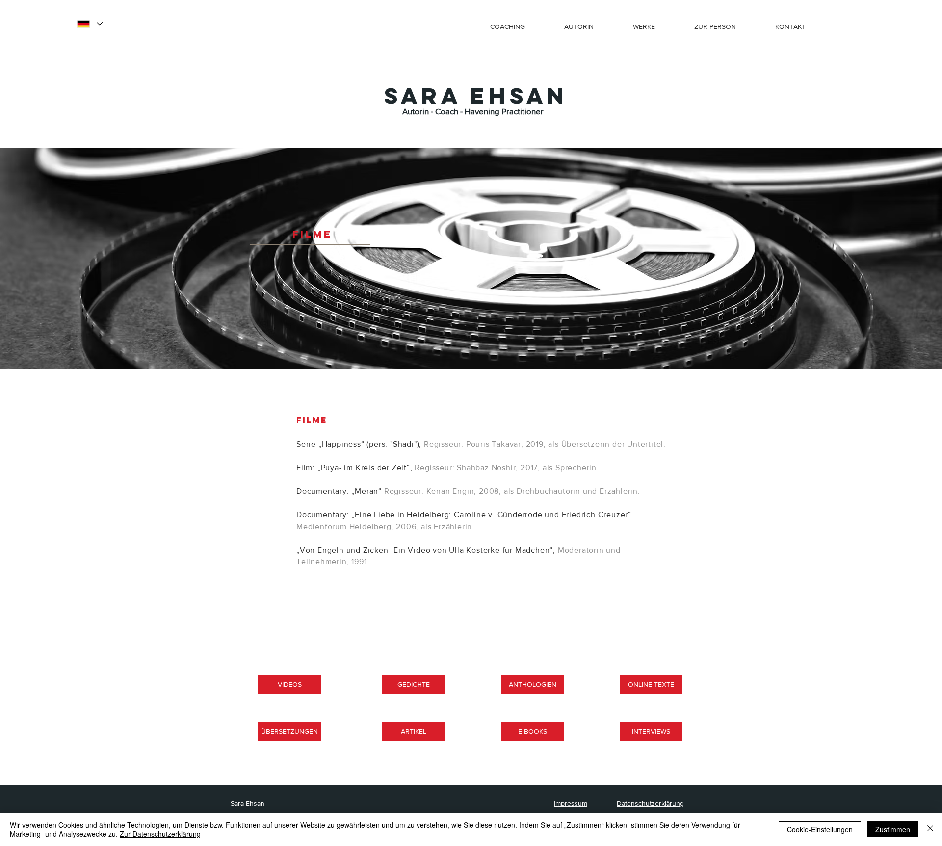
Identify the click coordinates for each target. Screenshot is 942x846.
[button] (652, 22)
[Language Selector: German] (89, 24)
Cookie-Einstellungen (820, 829)
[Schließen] (930, 829)
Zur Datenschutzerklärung (160, 834)
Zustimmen (892, 829)
